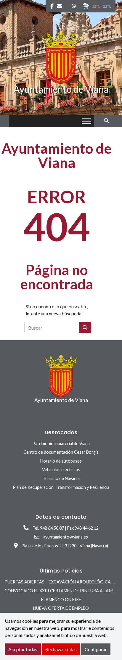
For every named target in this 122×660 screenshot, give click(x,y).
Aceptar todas (22, 649)
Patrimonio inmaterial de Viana (61, 443)
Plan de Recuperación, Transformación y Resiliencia (61, 487)
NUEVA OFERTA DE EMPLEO (61, 608)
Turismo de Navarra (61, 478)
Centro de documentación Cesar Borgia (61, 452)
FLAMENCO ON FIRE (61, 599)
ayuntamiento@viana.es (65, 536)
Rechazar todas (61, 649)
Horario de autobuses (61, 460)
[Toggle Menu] (86, 121)
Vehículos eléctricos (61, 469)
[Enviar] (85, 327)
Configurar (96, 649)
